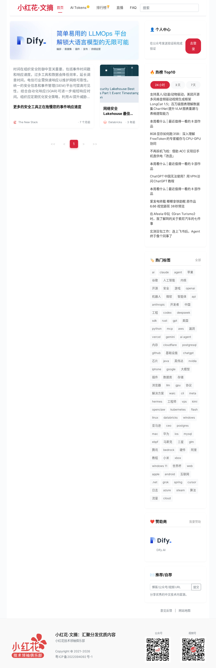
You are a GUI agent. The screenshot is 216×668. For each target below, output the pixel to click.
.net (154, 482)
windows (189, 417)
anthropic (158, 304)
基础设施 (172, 353)
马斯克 (167, 442)
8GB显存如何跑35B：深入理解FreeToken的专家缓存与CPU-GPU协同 (175, 139)
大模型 (185, 369)
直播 (119, 7)
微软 (169, 296)
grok (166, 482)
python (157, 328)
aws (181, 328)
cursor (192, 482)
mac (155, 433)
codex (167, 312)
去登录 (193, 46)
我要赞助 (195, 521)
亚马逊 (156, 425)
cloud (167, 498)
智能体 (182, 296)
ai (153, 272)
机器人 (156, 296)
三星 (181, 442)
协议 (189, 385)
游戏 (178, 288)
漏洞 (192, 328)
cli (182, 393)
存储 (181, 377)
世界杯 (177, 466)
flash (194, 409)
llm (168, 385)
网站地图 (184, 610)
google (171, 369)
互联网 (184, 474)
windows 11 (159, 466)
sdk (154, 320)
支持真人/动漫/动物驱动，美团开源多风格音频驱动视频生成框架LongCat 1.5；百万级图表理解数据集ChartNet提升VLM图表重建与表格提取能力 (175, 104)
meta (192, 393)
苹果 (190, 272)
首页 (60, 7)
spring (178, 482)
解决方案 (158, 393)
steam (180, 490)
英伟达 (178, 361)
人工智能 (169, 280)
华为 (166, 433)
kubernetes (178, 409)
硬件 (183, 450)
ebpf (155, 442)
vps (184, 401)
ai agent (185, 337)
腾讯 (155, 450)
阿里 (194, 450)
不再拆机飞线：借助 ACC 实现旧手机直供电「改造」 (174, 153)
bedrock (168, 450)
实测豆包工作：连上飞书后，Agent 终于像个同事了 (175, 233)
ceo (168, 425)
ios (176, 433)
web (190, 466)
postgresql (189, 345)
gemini (170, 337)
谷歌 (155, 280)
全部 (198, 260)
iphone (156, 369)
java (166, 361)
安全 (166, 288)
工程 (155, 312)
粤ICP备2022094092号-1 (73, 656)
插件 (155, 377)
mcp (170, 328)
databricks (170, 417)
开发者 (174, 304)
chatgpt (188, 353)
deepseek (183, 312)
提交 (196, 587)
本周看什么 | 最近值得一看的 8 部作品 (175, 123)
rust (164, 320)
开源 (155, 288)
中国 (187, 304)
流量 (155, 498)
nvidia (193, 361)
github (156, 353)
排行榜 (103, 7)
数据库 (167, 377)
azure (167, 490)
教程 (155, 458)
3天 (178, 85)
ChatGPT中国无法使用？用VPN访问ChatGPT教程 (175, 178)
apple (155, 474)
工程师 (171, 401)
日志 (155, 490)
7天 (193, 85)
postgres (183, 425)
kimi (194, 401)
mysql (188, 433)
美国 (185, 320)
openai (190, 288)
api (194, 296)
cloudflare (170, 345)
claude (164, 272)
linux (155, 417)
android (170, 474)
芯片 (155, 361)
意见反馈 (166, 610)
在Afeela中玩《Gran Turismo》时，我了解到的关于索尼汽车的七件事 (175, 219)
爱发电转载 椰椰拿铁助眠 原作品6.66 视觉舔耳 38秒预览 (173, 203)
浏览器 (156, 385)
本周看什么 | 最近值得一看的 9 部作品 (175, 166)
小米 (166, 458)
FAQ (133, 7)
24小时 (160, 85)
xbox (178, 458)
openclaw (158, 409)
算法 (193, 490)
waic (172, 393)
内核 (183, 280)
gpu (178, 385)
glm (191, 442)
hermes (157, 401)
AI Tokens (80, 7)
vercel (156, 337)
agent (178, 272)
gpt (175, 320)
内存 (155, 345)
